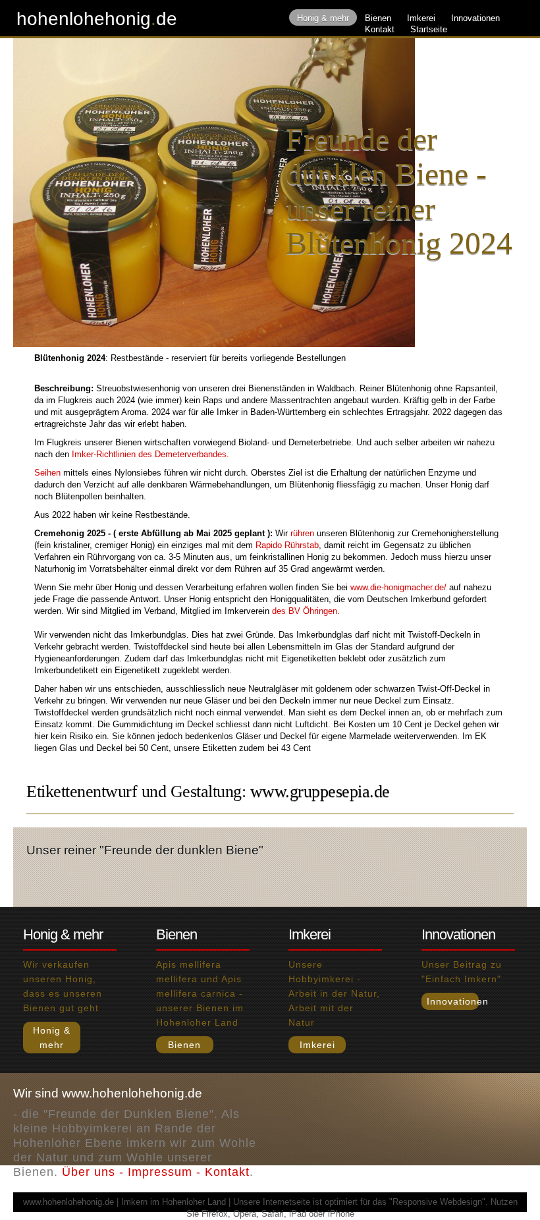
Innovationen (475, 18)
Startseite (428, 29)
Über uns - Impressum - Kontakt (156, 1171)
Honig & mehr (323, 18)
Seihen (47, 473)
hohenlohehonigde (96, 19)
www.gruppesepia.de (320, 791)
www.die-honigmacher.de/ (398, 587)
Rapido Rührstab (287, 545)
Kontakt (379, 29)
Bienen (378, 18)
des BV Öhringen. (306, 611)
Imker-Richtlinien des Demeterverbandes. (150, 454)
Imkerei (421, 18)
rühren (302, 533)
